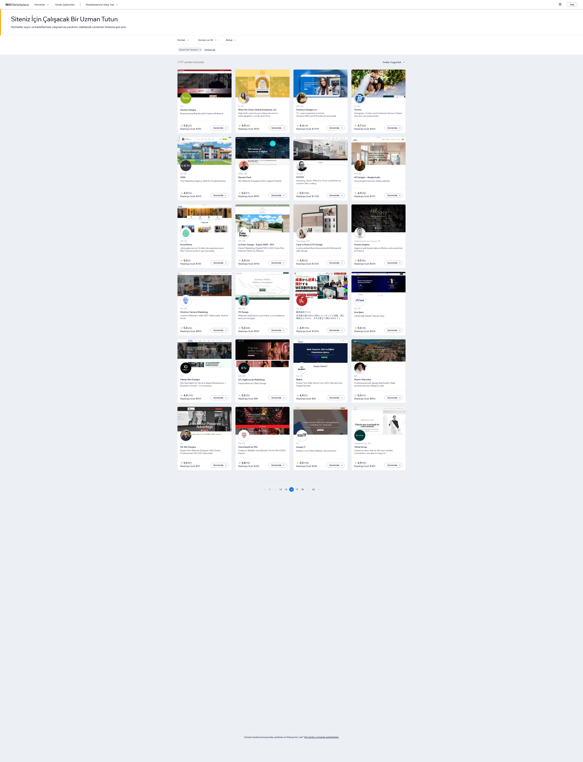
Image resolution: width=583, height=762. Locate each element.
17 (297, 489)
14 (280, 489)
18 (302, 489)
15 (286, 489)
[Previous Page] (264, 489)
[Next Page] (319, 489)
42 (313, 489)
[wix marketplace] (17, 4)
